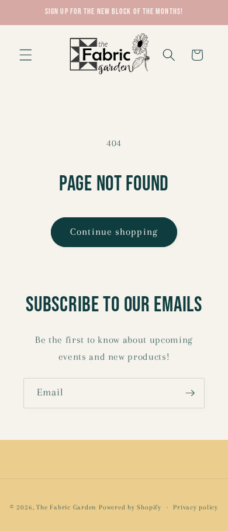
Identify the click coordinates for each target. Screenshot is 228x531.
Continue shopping (114, 232)
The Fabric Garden (66, 507)
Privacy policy (195, 507)
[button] (26, 55)
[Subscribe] (190, 393)
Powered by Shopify (130, 507)
